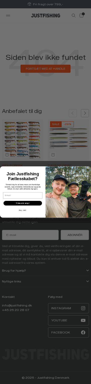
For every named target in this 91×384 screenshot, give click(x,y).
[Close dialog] (88, 169)
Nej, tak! (23, 210)
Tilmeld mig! (23, 203)
